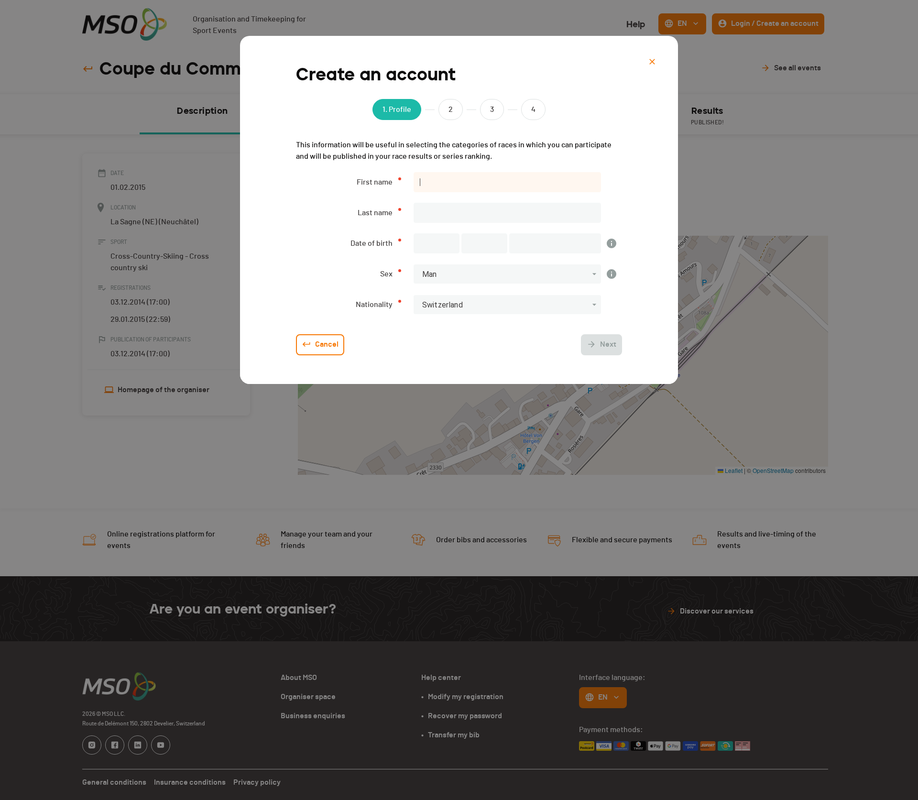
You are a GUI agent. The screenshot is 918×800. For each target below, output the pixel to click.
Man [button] (429, 274)
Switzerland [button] (442, 304)
